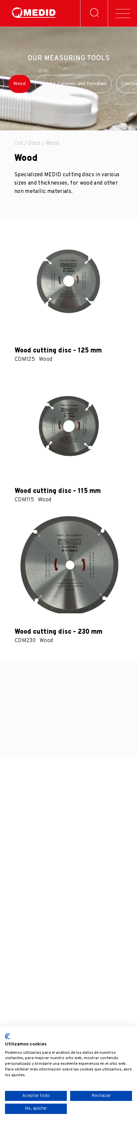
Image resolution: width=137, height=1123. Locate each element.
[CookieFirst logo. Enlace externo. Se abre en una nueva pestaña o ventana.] (7, 1036)
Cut (18, 143)
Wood (19, 84)
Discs (34, 143)
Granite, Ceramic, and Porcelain (73, 84)
